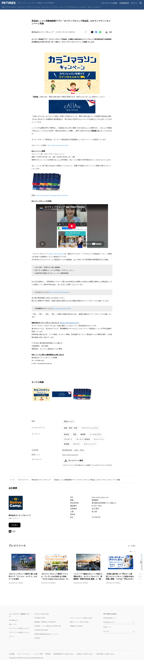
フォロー (14, 525)
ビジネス (82, 7)
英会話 (66, 434)
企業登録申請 (124, 3)
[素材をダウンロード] (106, 32)
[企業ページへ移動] (16, 503)
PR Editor (37, 638)
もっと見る (131, 546)
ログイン (134, 3)
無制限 (83, 434)
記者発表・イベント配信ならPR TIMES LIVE (48, 626)
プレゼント (68, 439)
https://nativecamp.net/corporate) (58, 292)
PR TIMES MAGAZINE (41, 630)
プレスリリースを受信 (109, 3)
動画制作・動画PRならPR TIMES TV (45, 622)
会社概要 (11, 654)
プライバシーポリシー (24, 654)
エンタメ (37, 7)
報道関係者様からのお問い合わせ (64, 654)
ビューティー (47, 7)
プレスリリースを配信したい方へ (19, 632)
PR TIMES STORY (40, 618)
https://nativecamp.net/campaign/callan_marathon (52, 195)
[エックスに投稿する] (92, 32)
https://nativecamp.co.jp (100, 497)
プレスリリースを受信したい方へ (19, 628)
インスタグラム (95, 434)
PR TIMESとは (13, 620)
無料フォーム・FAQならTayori (79, 622)
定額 (74, 434)
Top (3, 7)
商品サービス (69, 421)
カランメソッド (90, 444)
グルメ (90, 7)
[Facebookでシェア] (96, 32)
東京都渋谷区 (67, 450)
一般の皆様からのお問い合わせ (104, 654)
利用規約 (48, 654)
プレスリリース (23, 480)
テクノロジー (11, 7)
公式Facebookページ (109, 618)
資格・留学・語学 (70, 428)
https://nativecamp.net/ (70, 455)
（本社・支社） (79, 450)
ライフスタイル (71, 7)
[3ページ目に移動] (132, 551)
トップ (12, 480)
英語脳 (66, 444)
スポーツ (98, 7)
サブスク (76, 444)
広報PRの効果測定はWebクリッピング (46, 634)
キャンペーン (99, 439)
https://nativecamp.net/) (57, 254)
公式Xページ (107, 627)
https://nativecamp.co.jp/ (69, 323)
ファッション (59, 7)
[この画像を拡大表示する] (41, 394)
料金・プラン (13, 624)
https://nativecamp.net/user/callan (58, 145)
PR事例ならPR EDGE (76, 626)
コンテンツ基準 (38, 654)
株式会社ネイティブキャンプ (41, 480)
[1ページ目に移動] (130, 551)
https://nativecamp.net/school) (61, 308)
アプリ (29, 7)
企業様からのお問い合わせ (84, 654)
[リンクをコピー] (110, 32)
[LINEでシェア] (100, 32)
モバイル (21, 7)
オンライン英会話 (83, 439)
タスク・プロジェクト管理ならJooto (81, 618)
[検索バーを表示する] (140, 2)
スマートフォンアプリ (89, 428)
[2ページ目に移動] (131, 551)
